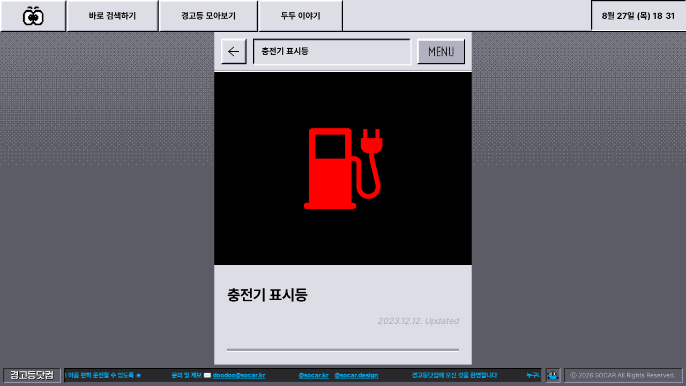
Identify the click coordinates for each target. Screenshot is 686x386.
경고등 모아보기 (208, 16)
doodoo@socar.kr (237, 375)
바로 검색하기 (112, 16)
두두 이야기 (300, 16)
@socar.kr (312, 375)
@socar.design (354, 375)
